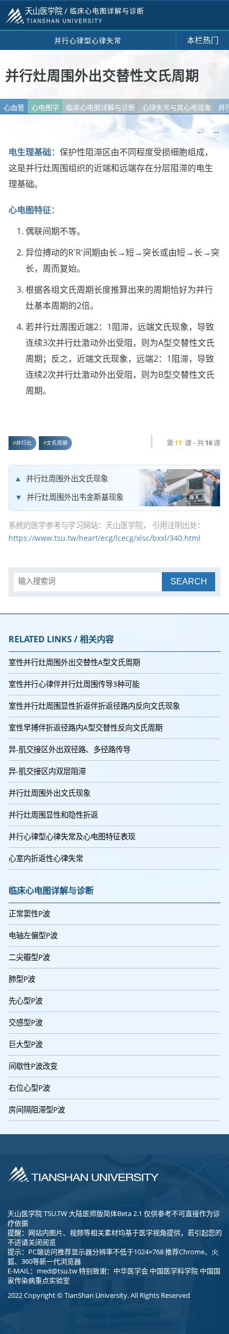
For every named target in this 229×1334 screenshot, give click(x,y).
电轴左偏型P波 (33, 935)
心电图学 (45, 107)
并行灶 (24, 442)
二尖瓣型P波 (29, 957)
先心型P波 (26, 1001)
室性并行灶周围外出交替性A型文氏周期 (74, 662)
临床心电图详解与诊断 (100, 107)
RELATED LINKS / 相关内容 (61, 639)
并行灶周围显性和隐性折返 (53, 815)
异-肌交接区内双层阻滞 (47, 771)
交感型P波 (26, 1022)
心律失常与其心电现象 (176, 107)
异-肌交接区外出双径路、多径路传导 (69, 749)
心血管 (14, 107)
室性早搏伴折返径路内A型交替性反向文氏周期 (85, 728)
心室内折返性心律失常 (46, 858)
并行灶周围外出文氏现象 (67, 478)
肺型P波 (22, 979)
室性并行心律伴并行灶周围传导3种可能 (74, 684)
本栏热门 (203, 40)
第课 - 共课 (193, 442)
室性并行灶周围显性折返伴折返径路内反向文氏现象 (94, 706)
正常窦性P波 (29, 913)
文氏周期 (57, 442)
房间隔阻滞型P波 (37, 1109)
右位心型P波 (29, 1088)
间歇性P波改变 (33, 1066)
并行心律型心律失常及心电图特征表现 (72, 836)
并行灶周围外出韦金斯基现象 (75, 497)
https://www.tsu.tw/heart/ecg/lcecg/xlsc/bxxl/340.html (105, 538)
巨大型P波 (26, 1044)
